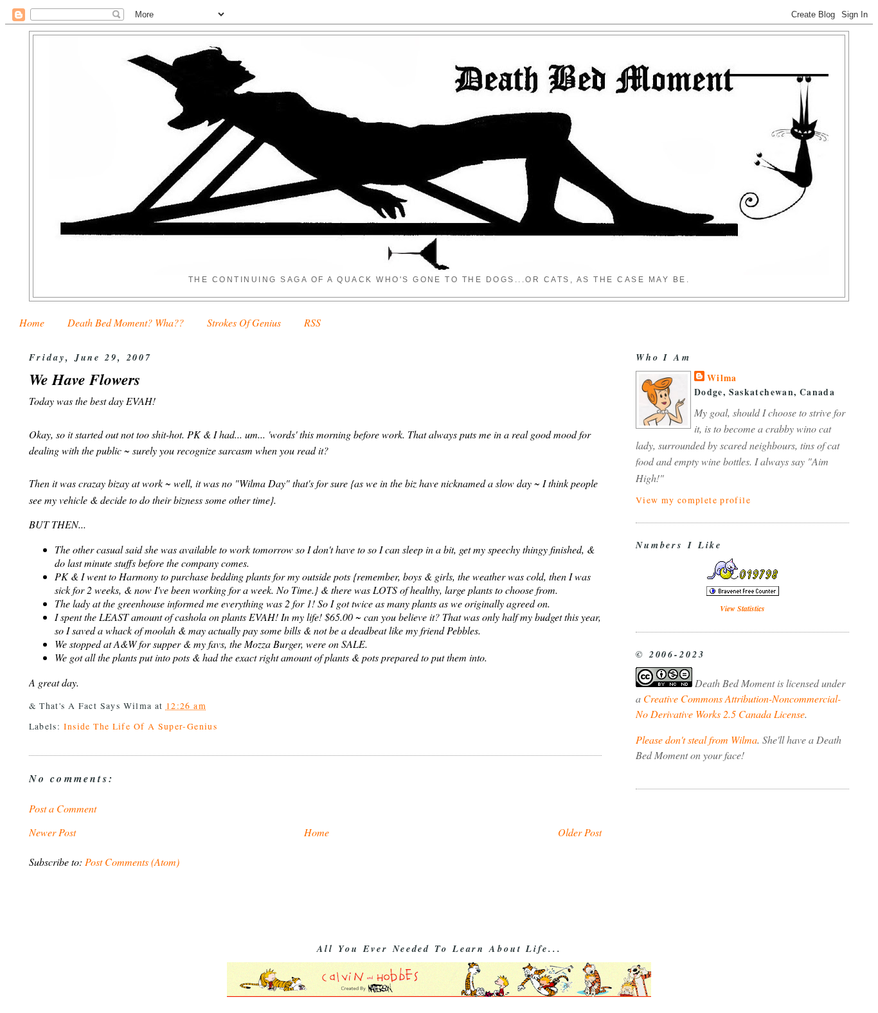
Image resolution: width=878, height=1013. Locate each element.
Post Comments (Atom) (132, 861)
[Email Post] (211, 705)
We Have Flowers (84, 379)
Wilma (722, 378)
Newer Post (52, 832)
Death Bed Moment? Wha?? (125, 322)
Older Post (580, 832)
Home (31, 322)
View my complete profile (693, 500)
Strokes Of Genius (244, 322)
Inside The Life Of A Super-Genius (140, 726)
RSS (312, 322)
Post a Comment (62, 808)
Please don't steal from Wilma (696, 739)
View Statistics (742, 608)
